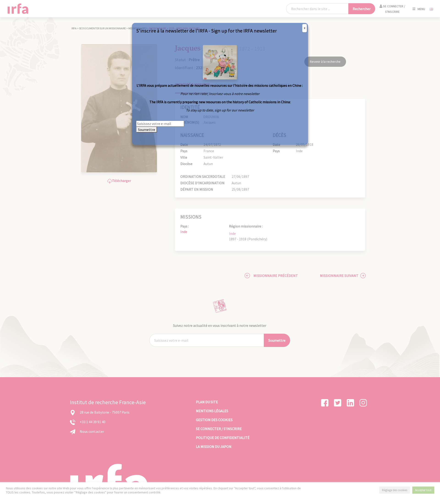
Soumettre (146, 129)
